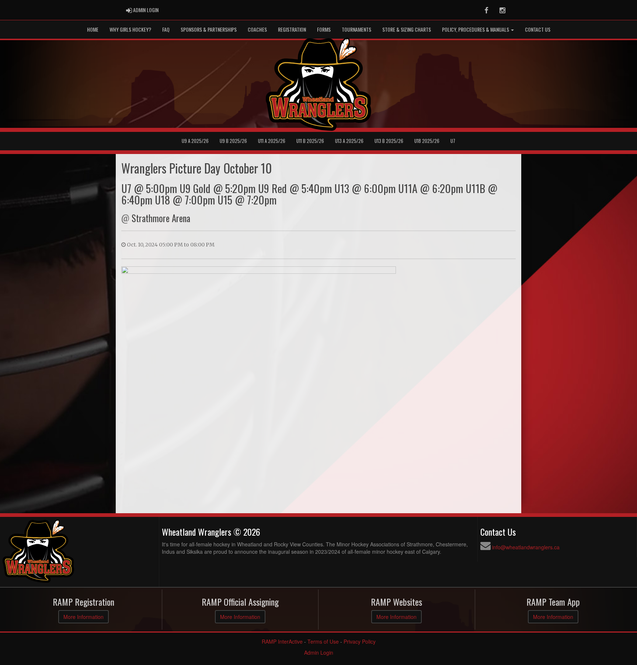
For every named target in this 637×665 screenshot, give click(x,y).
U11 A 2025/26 (271, 140)
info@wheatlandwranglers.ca (526, 547)
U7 (452, 140)
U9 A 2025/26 (195, 140)
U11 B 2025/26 (310, 140)
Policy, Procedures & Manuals (476, 29)
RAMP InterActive (282, 641)
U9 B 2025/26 (233, 140)
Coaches (257, 29)
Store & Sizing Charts (406, 29)
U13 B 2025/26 (389, 140)
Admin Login (318, 652)
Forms (324, 29)
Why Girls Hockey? (130, 29)
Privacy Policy (360, 641)
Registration (292, 29)
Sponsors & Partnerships (209, 29)
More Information (83, 616)
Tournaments (356, 29)
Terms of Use (323, 641)
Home (92, 29)
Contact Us (537, 29)
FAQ (166, 29)
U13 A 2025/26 (349, 140)
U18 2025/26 (426, 140)
